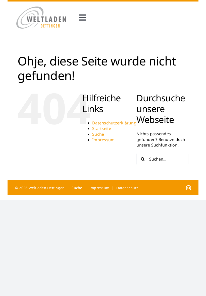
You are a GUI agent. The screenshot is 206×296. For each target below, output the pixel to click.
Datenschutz (127, 187)
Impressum (103, 139)
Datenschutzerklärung (114, 123)
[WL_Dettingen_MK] (41, 8)
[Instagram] (188, 187)
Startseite (101, 128)
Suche (98, 134)
